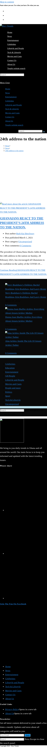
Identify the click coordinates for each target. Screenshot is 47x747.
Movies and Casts (12, 113)
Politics (8, 392)
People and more (13, 388)
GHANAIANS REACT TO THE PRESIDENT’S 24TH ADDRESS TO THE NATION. (22, 223)
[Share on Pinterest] (26, 598)
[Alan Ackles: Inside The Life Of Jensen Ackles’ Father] (26, 337)
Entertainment (11, 97)
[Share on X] (26, 510)
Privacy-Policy (12, 709)
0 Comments (25, 245)
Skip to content (7, 2)
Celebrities (9, 101)
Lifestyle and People (13, 105)
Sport (7, 396)
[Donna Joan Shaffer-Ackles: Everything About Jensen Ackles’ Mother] (26, 313)
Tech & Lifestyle (12, 109)
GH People (10, 376)
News (7, 93)
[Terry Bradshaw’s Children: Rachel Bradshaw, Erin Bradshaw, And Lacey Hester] (26, 289)
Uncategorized (25, 241)
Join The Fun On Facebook (13, 604)
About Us (9, 121)
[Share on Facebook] (26, 553)
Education (10, 368)
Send (28, 735)
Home (7, 89)
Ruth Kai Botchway (25, 233)
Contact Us (9, 117)
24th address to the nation (14, 151)
